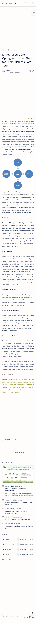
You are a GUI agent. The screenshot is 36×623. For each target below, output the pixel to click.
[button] (31, 467)
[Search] (25, 3)
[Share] (33, 71)
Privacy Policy (14, 616)
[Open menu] (3, 3)
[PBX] (14, 439)
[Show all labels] (6, 559)
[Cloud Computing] (16, 486)
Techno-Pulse (11, 3)
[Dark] (29, 3)
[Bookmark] (33, 3)
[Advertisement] (18, 27)
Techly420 (12, 619)
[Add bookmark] (30, 71)
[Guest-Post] (6, 439)
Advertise (5, 616)
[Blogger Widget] (15, 523)
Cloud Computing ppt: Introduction (17, 520)
